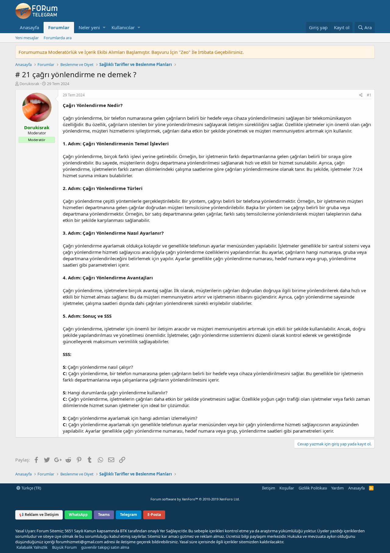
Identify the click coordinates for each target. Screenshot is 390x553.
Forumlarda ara (58, 37)
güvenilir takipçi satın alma (105, 547)
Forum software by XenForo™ (195, 499)
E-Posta (154, 514)
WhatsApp (78, 514)
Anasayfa (29, 27)
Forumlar (58, 27)
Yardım (337, 488)
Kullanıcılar (123, 27)
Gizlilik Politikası (313, 488)
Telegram (128, 514)
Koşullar (286, 488)
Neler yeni (89, 27)
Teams (104, 514)
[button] (104, 27)
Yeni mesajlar (27, 37)
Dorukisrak (29, 83)
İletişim (268, 488)
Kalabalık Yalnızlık (32, 547)
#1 (369, 95)
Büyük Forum (64, 547)
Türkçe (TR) (30, 488)
